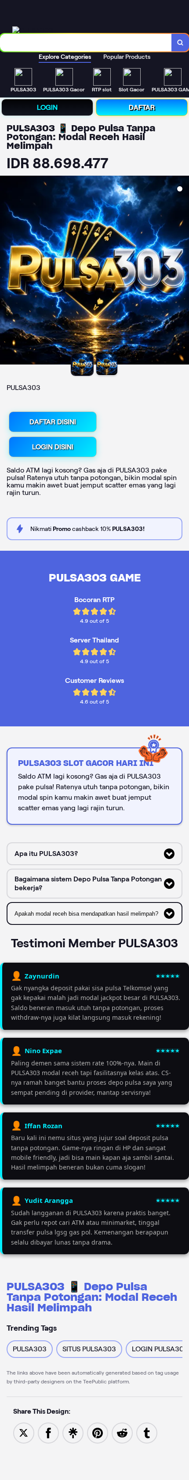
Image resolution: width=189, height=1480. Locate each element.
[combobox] (86, 42)
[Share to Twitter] (23, 1432)
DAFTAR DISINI (52, 422)
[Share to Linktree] (73, 1432)
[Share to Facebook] (48, 1432)
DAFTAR (142, 107)
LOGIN (47, 107)
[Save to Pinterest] (97, 1432)
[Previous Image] (7, 271)
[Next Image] (182, 271)
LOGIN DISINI (52, 447)
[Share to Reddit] (122, 1432)
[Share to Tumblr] (146, 1432)
